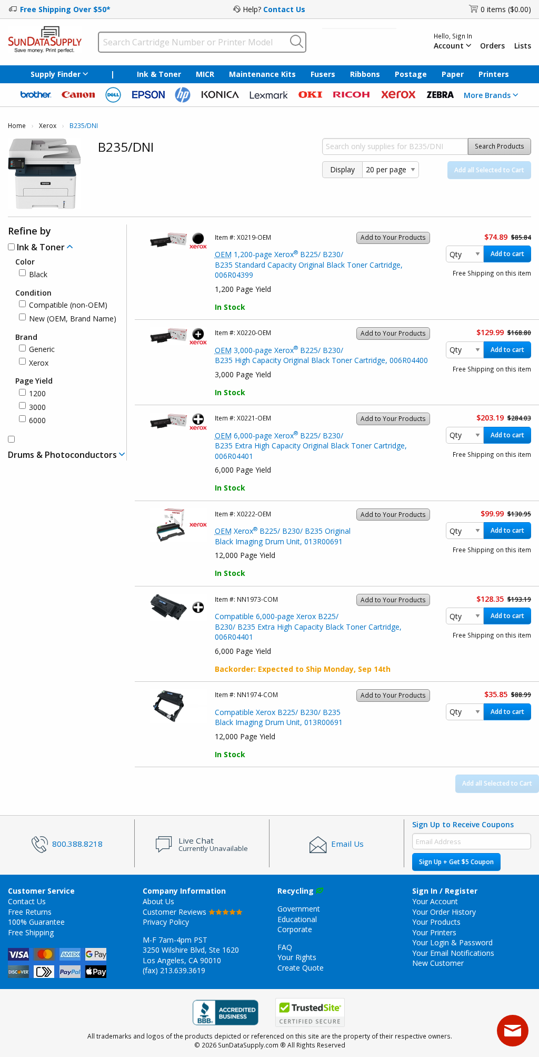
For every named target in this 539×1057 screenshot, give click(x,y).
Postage (411, 74)
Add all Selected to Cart (489, 169)
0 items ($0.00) (506, 9)
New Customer (438, 963)
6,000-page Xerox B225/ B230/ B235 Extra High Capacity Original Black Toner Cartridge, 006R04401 (311, 445)
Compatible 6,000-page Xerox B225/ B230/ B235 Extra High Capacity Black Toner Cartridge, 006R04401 (308, 626)
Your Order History (444, 912)
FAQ (284, 947)
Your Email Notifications (453, 953)
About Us (158, 901)
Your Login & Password (452, 942)
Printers (493, 74)
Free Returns (30, 912)
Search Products (499, 146)
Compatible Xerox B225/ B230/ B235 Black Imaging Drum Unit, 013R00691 (279, 717)
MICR (205, 74)
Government (298, 909)
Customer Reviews (175, 912)
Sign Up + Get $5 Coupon (456, 861)
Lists (522, 46)
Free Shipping (31, 932)
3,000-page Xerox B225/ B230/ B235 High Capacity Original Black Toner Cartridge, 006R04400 (321, 355)
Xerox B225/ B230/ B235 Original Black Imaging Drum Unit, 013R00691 (283, 536)
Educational (297, 919)
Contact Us (284, 9)
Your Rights (296, 957)
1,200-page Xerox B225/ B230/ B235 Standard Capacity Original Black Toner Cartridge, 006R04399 (309, 264)
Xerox (47, 125)
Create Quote (300, 968)
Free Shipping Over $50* (65, 9)
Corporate (294, 929)
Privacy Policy (166, 922)
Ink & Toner (159, 74)
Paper (453, 74)
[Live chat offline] (512, 1030)
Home (17, 125)
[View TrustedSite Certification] (310, 1012)
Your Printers (434, 932)
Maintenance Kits (262, 74)
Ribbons (365, 74)
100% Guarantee (36, 922)
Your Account (435, 901)
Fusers (323, 74)
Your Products (436, 922)
